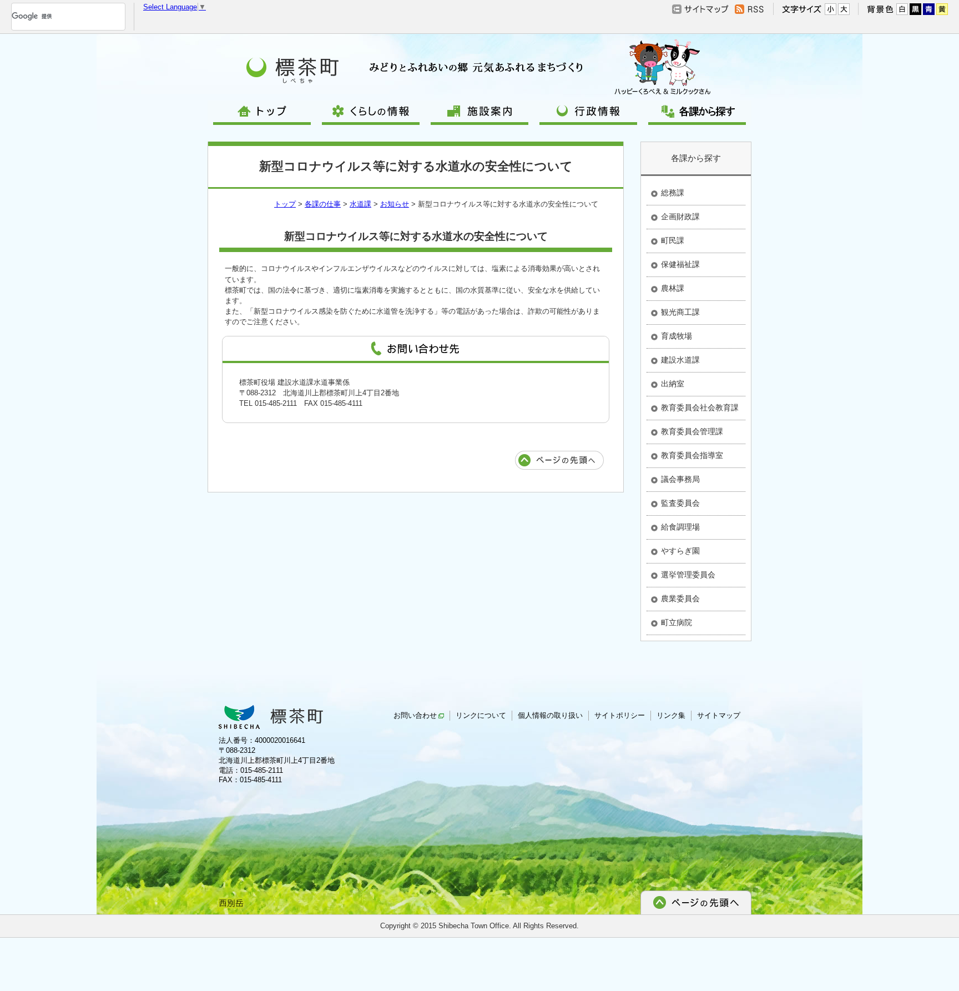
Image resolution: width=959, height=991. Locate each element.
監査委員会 (680, 503)
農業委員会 (680, 598)
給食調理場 (680, 526)
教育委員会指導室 (692, 455)
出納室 (672, 383)
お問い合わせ (415, 715)
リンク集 (671, 715)
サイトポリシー (619, 715)
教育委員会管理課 (692, 431)
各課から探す (696, 158)
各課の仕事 (323, 204)
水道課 (360, 204)
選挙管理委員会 (688, 574)
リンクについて (481, 715)
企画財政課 (680, 216)
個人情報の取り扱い (550, 715)
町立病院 (676, 622)
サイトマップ (718, 715)
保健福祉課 (680, 264)
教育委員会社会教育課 (700, 407)
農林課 (672, 288)
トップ (285, 204)
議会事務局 (680, 479)
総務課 (672, 192)
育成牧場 (676, 335)
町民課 (672, 240)
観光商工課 (680, 312)
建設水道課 (680, 359)
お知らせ (394, 204)
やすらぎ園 (680, 550)
